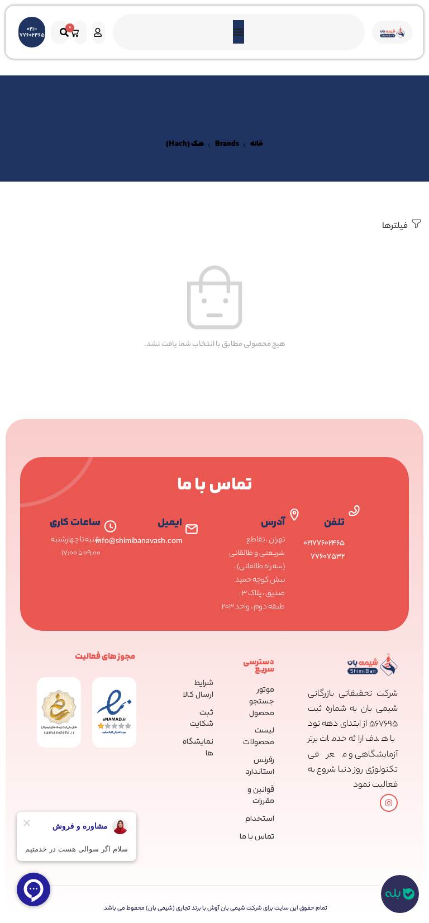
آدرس (273, 522)
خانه (256, 145)
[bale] (400, 894)
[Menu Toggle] (238, 32)
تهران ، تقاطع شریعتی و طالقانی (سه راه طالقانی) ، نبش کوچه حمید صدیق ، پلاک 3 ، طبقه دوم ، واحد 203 (253, 573)
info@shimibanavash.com (139, 541)
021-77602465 (32, 32)
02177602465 (324, 543)
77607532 (328, 556)
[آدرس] (294, 514)
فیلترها (395, 227)
